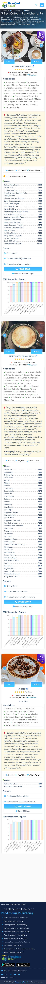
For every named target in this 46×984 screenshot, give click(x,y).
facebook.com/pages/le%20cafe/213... (21, 801)
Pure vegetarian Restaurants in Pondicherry (19, 949)
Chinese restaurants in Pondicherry (16, 928)
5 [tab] (26, 56)
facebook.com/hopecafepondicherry (21, 597)
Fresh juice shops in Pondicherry (15, 935)
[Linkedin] (19, 974)
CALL (10, 61)
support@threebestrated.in (17, 971)
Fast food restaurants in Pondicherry (17, 932)
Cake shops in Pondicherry (13, 921)
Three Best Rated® (21, 982)
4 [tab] (24, 56)
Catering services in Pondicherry (15, 925)
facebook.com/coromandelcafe (19, 264)
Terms (12, 977)
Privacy (4, 977)
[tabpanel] (23, 46)
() (28, 69)
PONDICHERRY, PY (17, 10)
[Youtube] (15, 974)
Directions (33, 75)
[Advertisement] (23, 879)
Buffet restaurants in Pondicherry (16, 918)
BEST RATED (5, 10)
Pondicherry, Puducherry (17, 913)
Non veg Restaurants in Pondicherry (17, 942)
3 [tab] (22, 56)
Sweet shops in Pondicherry (14, 952)
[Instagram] (10, 974)
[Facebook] (2, 974)
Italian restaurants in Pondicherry (15, 938)
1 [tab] (19, 56)
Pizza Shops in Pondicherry (13, 945)
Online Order (12, 253)
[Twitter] (6, 974)
